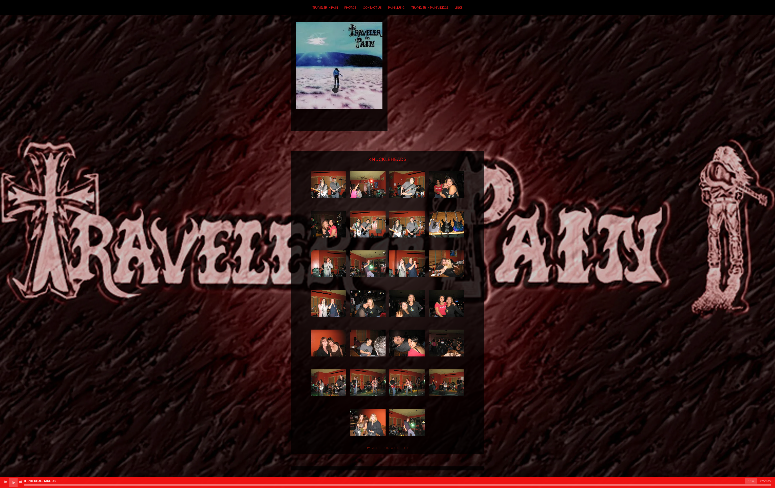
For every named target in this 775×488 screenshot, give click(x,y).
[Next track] (20, 482)
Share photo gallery (389, 448)
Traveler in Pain (325, 7)
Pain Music (396, 7)
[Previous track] (6, 482)
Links (459, 7)
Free (751, 480)
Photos (350, 7)
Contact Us (372, 7)
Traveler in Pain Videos (429, 7)
